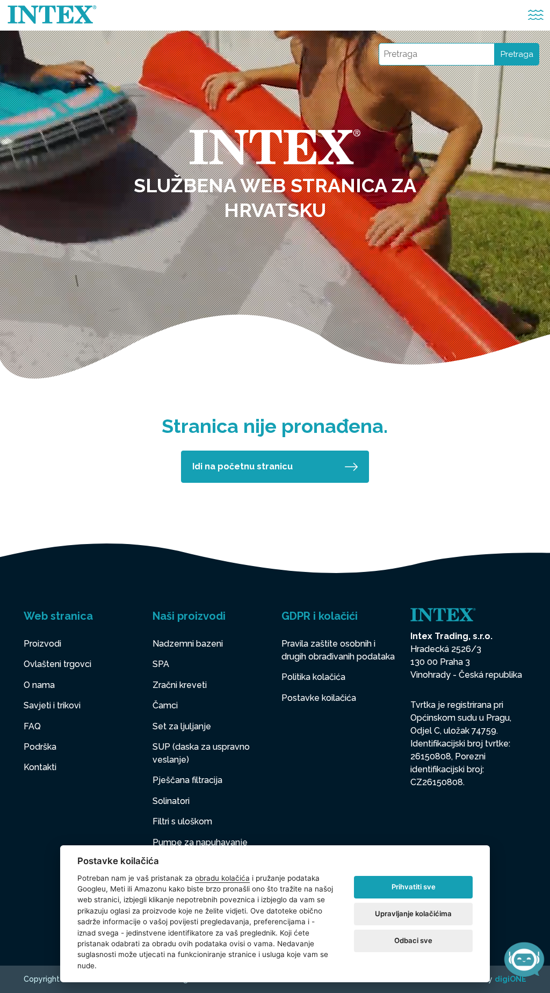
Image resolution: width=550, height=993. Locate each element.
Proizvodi (42, 644)
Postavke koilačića (318, 698)
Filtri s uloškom (182, 821)
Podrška (40, 747)
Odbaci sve (413, 940)
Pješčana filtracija (187, 780)
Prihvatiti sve (414, 886)
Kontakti (40, 767)
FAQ (32, 726)
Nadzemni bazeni (188, 644)
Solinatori (171, 801)
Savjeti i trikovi (52, 705)
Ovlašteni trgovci (57, 664)
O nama (39, 685)
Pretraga (517, 54)
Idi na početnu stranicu (242, 466)
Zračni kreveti (180, 685)
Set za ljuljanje (182, 726)
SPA (161, 664)
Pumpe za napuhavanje (200, 842)
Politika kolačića (313, 677)
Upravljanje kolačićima (413, 913)
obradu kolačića (222, 878)
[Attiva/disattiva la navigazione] (536, 15)
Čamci (165, 705)
